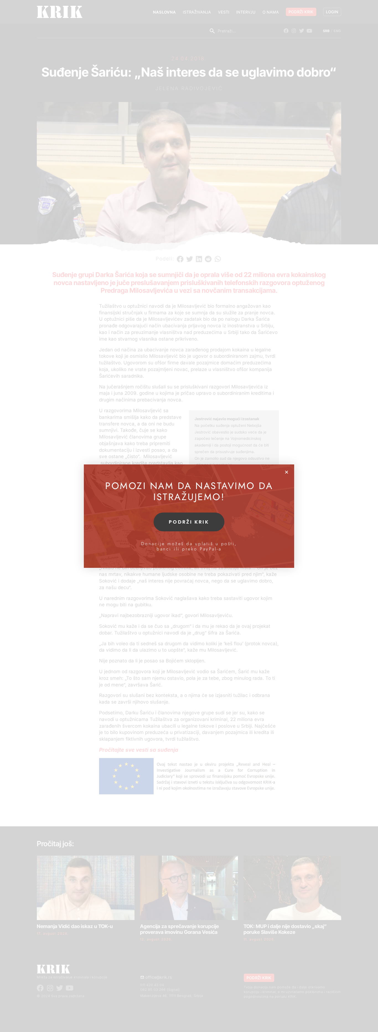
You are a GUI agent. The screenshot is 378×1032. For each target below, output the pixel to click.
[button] (286, 472)
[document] (189, 516)
